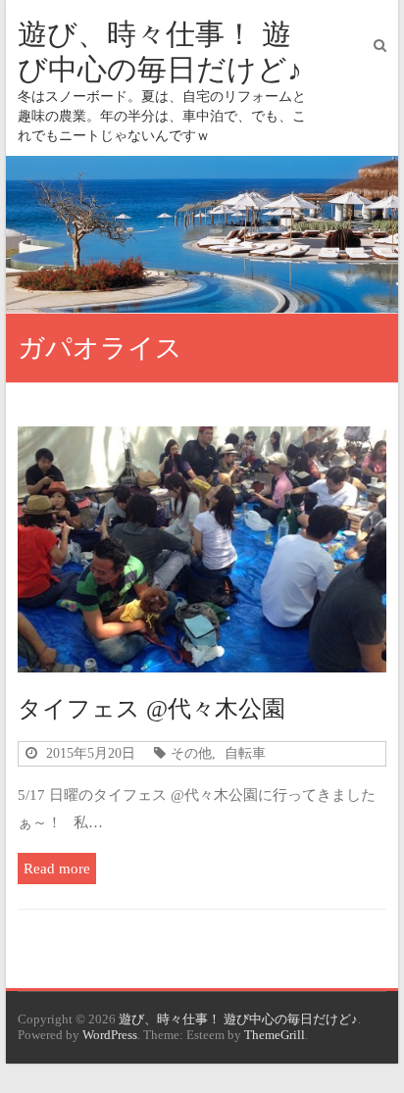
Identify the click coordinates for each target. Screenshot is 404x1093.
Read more (57, 868)
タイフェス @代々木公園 (151, 708)
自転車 (245, 753)
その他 (191, 753)
